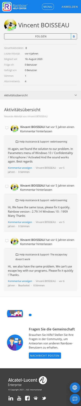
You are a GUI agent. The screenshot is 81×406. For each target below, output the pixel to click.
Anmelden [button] (70, 6)
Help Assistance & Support (34, 141)
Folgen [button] (41, 36)
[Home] (15, 6)
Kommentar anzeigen (20, 167)
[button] (48, 7)
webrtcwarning (58, 141)
